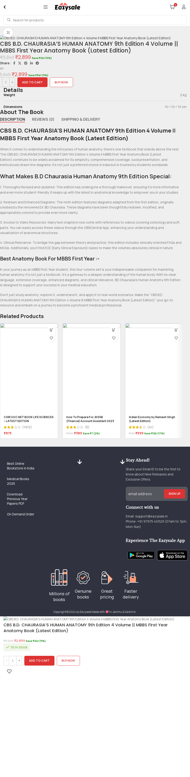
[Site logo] (67, 6)
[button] (51, 330)
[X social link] (20, 63)
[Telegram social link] (37, 63)
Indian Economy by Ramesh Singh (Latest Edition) (152, 419)
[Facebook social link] (14, 63)
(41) (150, 427)
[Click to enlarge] (8, 32)
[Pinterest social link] (26, 63)
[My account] (184, 7)
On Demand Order (20, 514)
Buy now (61, 82)
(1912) (27, 427)
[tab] (12, 119)
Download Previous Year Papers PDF (17, 499)
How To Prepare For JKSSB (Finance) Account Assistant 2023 (90, 419)
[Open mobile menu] (45, 7)
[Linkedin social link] (31, 63)
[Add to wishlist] (51, 338)
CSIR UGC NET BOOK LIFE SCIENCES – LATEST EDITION (29, 419)
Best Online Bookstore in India (20, 465)
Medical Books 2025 (18, 481)
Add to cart (32, 82)
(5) (87, 427)
